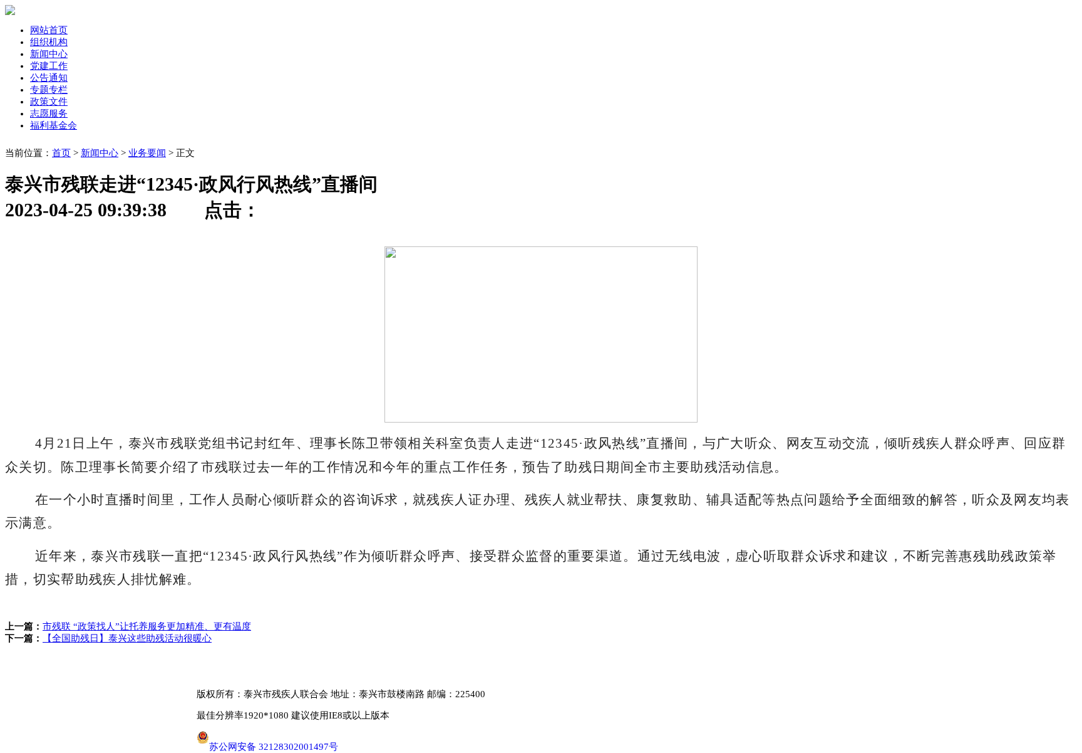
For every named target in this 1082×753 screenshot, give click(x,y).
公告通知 (49, 78)
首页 (61, 153)
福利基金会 (53, 125)
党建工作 (49, 66)
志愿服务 (49, 113)
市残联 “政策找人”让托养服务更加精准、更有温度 (147, 626)
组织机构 (49, 42)
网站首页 (49, 30)
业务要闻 (147, 153)
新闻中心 (49, 54)
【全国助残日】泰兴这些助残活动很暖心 (127, 638)
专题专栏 (49, 90)
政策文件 (49, 102)
